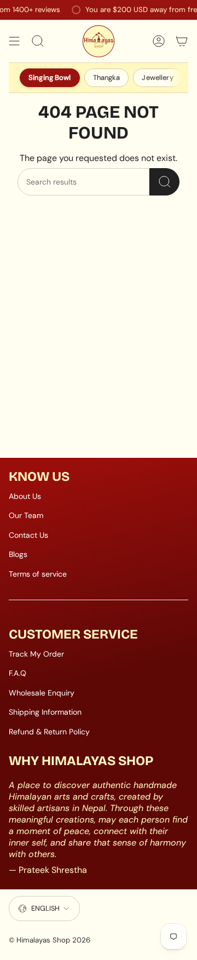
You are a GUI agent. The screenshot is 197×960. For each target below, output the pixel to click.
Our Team (26, 515)
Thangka (106, 77)
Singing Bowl (49, 77)
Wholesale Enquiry (41, 693)
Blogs (18, 554)
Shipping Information (45, 712)
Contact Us (28, 535)
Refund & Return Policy (49, 732)
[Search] (164, 182)
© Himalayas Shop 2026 (49, 940)
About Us (25, 496)
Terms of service (38, 574)
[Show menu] (14, 41)
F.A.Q (17, 673)
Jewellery (157, 77)
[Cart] (181, 41)
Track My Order (36, 654)
